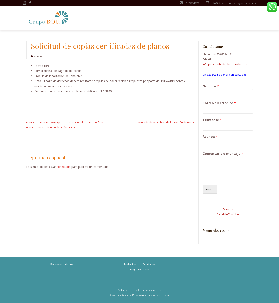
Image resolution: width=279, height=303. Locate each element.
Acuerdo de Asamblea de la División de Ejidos (166, 122)
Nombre (211, 86)
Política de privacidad (127, 290)
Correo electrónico (219, 103)
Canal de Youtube (228, 214)
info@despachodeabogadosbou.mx (225, 64)
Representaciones (61, 264)
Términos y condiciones (150, 290)
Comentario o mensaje (223, 154)
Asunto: (210, 137)
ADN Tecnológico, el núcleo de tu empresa (150, 295)
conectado (64, 167)
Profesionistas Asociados (139, 264)
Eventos (228, 209)
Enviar (210, 189)
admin (38, 56)
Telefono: (212, 120)
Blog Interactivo (139, 269)
